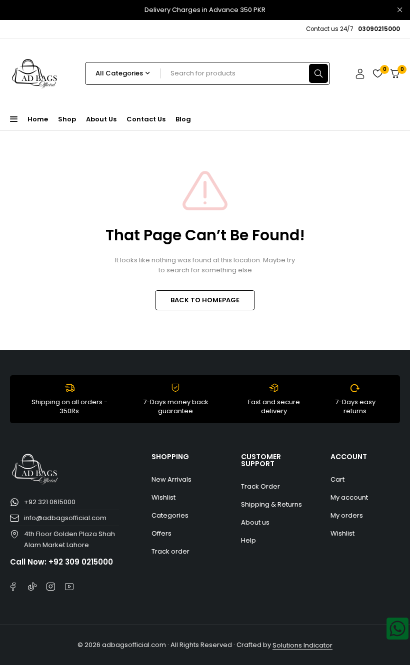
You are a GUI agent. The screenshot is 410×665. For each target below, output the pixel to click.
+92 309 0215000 (80, 562)
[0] (395, 73)
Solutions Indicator (302, 645)
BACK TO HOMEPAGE (205, 300)
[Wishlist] (377, 73)
